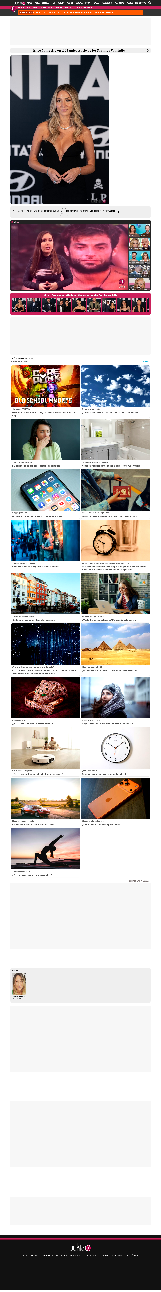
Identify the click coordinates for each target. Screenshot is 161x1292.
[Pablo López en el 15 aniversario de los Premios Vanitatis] (94, 305)
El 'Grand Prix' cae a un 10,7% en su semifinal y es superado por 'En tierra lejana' (66, 12)
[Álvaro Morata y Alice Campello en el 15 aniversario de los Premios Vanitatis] (109, 305)
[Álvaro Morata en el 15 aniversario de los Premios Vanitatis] (34, 305)
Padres (55, 1255)
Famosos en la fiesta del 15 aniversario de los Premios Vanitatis (62, 7)
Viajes (113, 1255)
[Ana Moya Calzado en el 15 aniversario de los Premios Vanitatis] (139, 305)
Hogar (72, 1255)
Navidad (122, 1255)
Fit (40, 1255)
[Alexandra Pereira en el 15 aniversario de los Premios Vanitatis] (124, 305)
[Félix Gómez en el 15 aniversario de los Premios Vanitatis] (49, 305)
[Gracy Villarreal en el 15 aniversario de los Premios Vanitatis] (79, 305)
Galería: (80, 295)
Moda (24, 1255)
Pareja (46, 1255)
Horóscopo (133, 1255)
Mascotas (103, 1255)
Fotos (27, 7)
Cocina (64, 1255)
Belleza (33, 1255)
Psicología (90, 1255)
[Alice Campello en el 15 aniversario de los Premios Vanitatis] (19, 305)
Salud (80, 1255)
